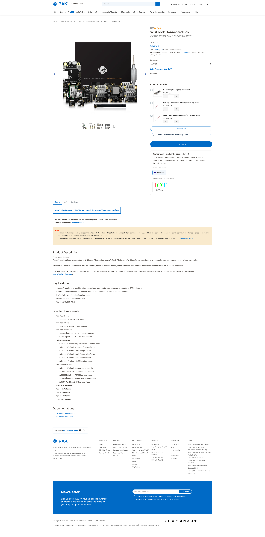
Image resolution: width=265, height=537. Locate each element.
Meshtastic (125, 12)
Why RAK (102, 447)
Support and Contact (130, 525)
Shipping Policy (104, 525)
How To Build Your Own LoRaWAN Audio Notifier (199, 454)
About (101, 444)
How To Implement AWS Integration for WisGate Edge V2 (199, 448)
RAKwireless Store (119, 444)
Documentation (77, 223)
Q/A (65, 202)
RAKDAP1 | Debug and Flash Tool (176, 90)
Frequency (154, 60)
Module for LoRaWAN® (140, 453)
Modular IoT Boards (109, 12)
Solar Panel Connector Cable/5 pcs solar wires (181, 115)
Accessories (186, 12)
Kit (80, 21)
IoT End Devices (139, 12)
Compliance (143, 525)
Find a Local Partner (120, 447)
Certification (175, 444)
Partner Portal (104, 453)
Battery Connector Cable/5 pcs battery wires (181, 102)
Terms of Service (58, 525)
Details (57, 202)
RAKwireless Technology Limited (81, 521)
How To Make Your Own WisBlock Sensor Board (199, 472)
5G (55, 12)
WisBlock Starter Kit (92, 21)
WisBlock (135, 461)
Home (55, 21)
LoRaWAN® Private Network (157, 453)
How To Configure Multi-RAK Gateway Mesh (197, 467)
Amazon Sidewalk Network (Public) (157, 459)
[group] (159, 172)
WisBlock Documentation (66, 413)
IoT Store (159, 190)
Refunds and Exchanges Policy (76, 525)
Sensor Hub (136, 458)
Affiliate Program (116, 525)
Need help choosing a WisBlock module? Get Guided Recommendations (87, 210)
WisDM (134, 464)
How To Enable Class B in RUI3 (198, 444)
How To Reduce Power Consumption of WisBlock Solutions (196, 460)
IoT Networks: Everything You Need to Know (159, 447)
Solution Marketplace (179, 4)
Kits (196, 12)
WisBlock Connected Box (111, 21)
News (172, 447)
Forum (173, 453)
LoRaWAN (80, 12)
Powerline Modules (157, 12)
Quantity (153, 73)
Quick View (158, 92)
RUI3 (134, 456)
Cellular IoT (92, 12)
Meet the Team (104, 450)
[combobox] (128, 4)
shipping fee (158, 50)
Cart (210, 4)
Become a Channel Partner (119, 454)
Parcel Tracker (198, 4)
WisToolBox (136, 467)
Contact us (185, 52)
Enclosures (172, 12)
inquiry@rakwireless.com (62, 274)
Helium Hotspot (137, 447)
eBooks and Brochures (175, 457)
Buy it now (181, 144)
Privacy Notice (180, 496)
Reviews (74, 202)
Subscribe (185, 492)
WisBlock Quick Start (64, 417)
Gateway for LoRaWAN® (140, 450)
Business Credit (153, 525)
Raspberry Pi (64, 12)
